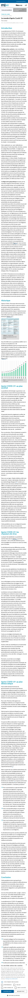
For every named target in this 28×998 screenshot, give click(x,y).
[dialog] (14, 980)
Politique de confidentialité (11, 978)
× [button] (26, 964)
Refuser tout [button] (20, 991)
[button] (14, 995)
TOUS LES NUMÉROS (6, 10)
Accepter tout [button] (7, 991)
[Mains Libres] (7, 5)
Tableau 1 (9, 316)
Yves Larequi (4, 20)
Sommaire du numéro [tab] (18, 10)
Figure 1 (15, 243)
